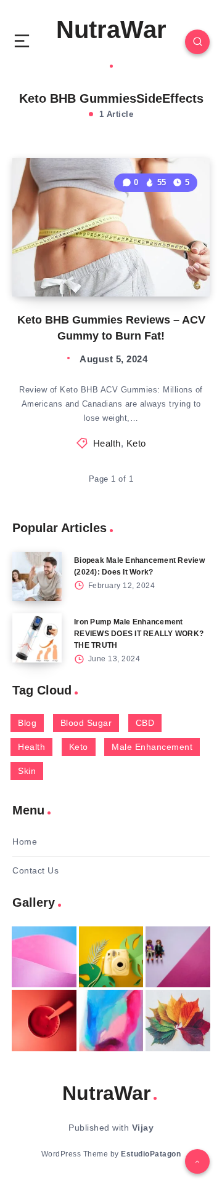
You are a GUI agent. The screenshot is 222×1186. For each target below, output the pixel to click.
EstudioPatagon (151, 1154)
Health (107, 443)
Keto (136, 443)
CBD (145, 723)
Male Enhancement (152, 747)
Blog (27, 723)
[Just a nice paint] (111, 1020)
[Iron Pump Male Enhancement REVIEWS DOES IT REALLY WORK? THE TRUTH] (37, 638)
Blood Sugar (86, 723)
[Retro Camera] (111, 956)
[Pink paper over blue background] (44, 956)
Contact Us (35, 870)
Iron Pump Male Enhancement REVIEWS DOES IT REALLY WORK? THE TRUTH (139, 634)
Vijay (143, 1127)
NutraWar (111, 29)
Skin (27, 771)
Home (24, 841)
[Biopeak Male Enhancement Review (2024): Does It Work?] (37, 576)
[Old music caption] (178, 956)
